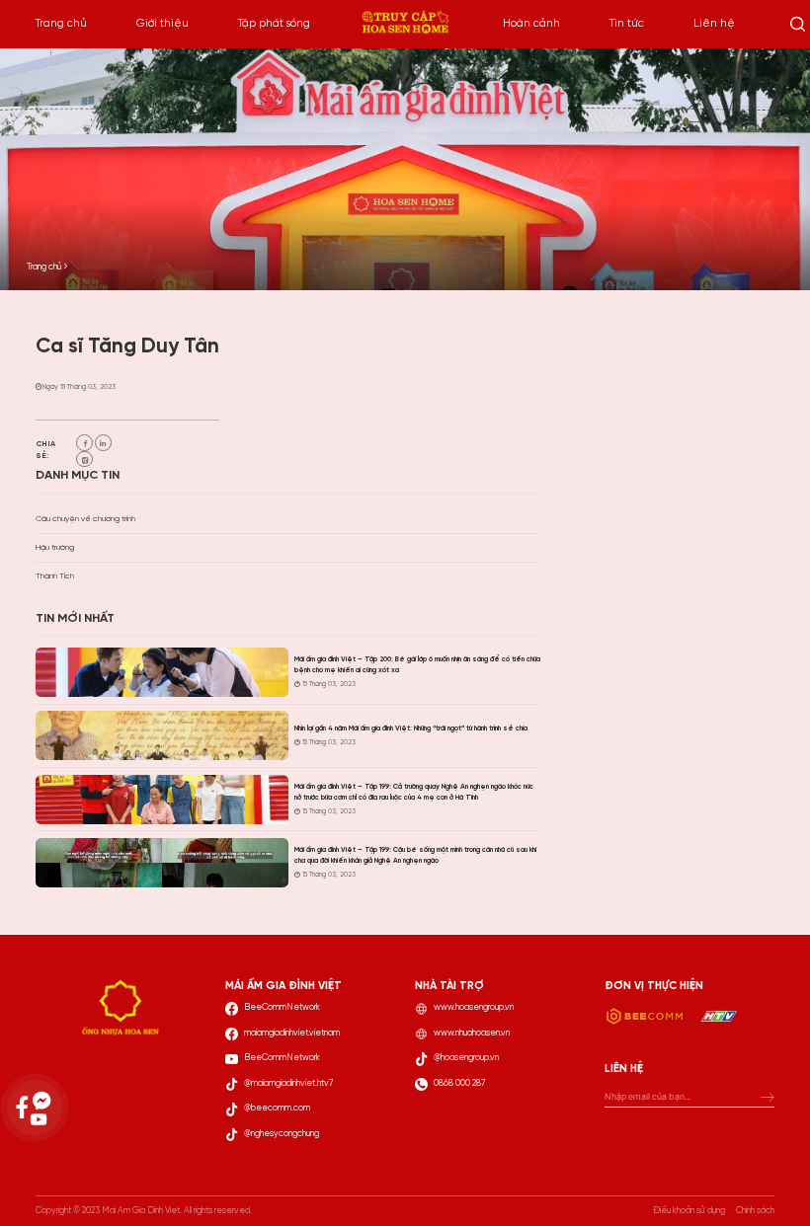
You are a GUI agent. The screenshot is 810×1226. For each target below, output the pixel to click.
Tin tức (626, 24)
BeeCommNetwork (282, 1007)
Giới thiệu (162, 24)
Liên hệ (714, 24)
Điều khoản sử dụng (689, 1210)
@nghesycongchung (281, 1133)
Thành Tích (55, 576)
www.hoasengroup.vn (474, 1007)
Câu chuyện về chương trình (85, 518)
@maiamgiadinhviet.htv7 (288, 1083)
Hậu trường (55, 547)
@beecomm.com (277, 1108)
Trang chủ (61, 24)
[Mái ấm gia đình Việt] (405, 24)
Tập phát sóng (274, 24)
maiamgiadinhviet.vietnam (292, 1033)
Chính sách (755, 1210)
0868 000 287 (459, 1083)
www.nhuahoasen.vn (472, 1033)
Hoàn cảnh (531, 24)
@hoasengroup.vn (466, 1057)
